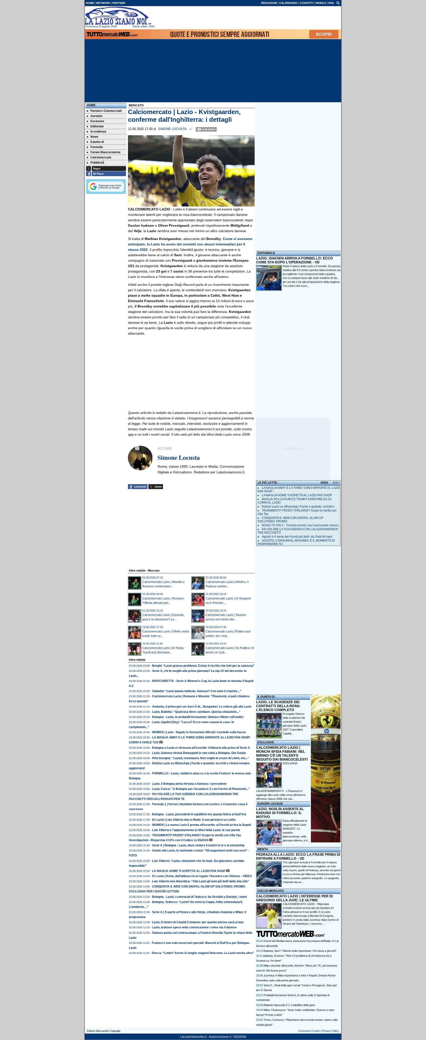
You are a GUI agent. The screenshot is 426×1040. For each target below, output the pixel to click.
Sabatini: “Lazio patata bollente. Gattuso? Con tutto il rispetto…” (197, 691)
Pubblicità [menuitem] (97, 162)
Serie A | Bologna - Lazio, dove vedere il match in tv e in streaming (198, 845)
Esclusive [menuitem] (97, 121)
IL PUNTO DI (266, 697)
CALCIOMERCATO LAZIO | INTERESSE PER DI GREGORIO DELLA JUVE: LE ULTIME (294, 898)
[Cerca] (338, 2)
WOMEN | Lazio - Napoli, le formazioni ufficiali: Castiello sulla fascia (199, 732)
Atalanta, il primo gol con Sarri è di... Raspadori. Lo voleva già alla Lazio (201, 706)
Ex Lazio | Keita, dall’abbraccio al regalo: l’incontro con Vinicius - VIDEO (202, 876)
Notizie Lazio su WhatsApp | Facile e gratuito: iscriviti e (298, 506)
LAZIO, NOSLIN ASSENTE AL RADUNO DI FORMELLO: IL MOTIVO (280, 813)
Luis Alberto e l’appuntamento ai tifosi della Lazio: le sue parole (196, 830)
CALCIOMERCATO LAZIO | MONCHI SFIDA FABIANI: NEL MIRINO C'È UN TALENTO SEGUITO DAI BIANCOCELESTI (282, 753)
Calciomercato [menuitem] (100, 157)
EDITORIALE (266, 253)
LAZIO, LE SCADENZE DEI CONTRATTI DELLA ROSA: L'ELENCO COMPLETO (278, 706)
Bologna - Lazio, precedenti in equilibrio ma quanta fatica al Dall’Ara (199, 814)
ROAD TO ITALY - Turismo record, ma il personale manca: (300, 525)
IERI (335, 482)
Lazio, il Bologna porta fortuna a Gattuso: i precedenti (189, 783)
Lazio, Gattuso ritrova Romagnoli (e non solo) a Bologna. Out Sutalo (199, 753)
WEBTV (262, 849)
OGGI (324, 482)
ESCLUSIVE (265, 742)
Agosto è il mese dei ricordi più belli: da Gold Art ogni (297, 536)
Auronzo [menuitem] (96, 116)
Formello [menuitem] (96, 147)
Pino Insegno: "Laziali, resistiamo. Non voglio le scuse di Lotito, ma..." (200, 758)
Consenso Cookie (309, 1030)
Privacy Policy (330, 1030)
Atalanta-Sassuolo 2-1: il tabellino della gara (289, 1005)
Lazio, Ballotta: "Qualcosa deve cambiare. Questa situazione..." (196, 712)
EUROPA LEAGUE (270, 803)
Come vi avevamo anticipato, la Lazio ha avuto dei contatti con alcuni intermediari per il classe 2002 (190, 244)
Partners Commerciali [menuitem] (106, 111)
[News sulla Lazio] (118, 16)
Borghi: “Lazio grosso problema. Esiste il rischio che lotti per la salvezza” (203, 665)
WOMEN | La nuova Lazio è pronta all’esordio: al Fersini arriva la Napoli (201, 825)
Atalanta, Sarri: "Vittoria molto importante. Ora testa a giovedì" (300, 950)
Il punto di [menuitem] (97, 142)
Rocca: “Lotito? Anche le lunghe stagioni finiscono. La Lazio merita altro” (203, 953)
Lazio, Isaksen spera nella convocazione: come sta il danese (194, 927)
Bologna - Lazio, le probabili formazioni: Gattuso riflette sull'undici (197, 717)
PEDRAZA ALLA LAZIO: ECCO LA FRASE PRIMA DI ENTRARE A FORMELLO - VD (298, 856)
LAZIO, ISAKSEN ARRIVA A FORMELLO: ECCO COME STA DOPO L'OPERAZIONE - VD (294, 260)
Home (91, 105)
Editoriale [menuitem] (97, 126)
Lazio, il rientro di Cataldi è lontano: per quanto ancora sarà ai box (198, 922)
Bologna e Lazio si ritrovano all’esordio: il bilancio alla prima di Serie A (201, 748)
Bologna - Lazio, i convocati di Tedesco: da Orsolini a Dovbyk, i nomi (199, 897)
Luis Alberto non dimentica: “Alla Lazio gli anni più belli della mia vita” (200, 881)
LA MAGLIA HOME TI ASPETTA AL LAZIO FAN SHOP (188, 871)
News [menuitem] (94, 136)
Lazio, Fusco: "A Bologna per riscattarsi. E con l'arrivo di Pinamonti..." (201, 789)
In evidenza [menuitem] (98, 131)
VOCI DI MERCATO (270, 891)
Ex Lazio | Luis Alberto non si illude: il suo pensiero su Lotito (193, 819)
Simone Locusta (172, 129)
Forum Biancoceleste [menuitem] (105, 152)
